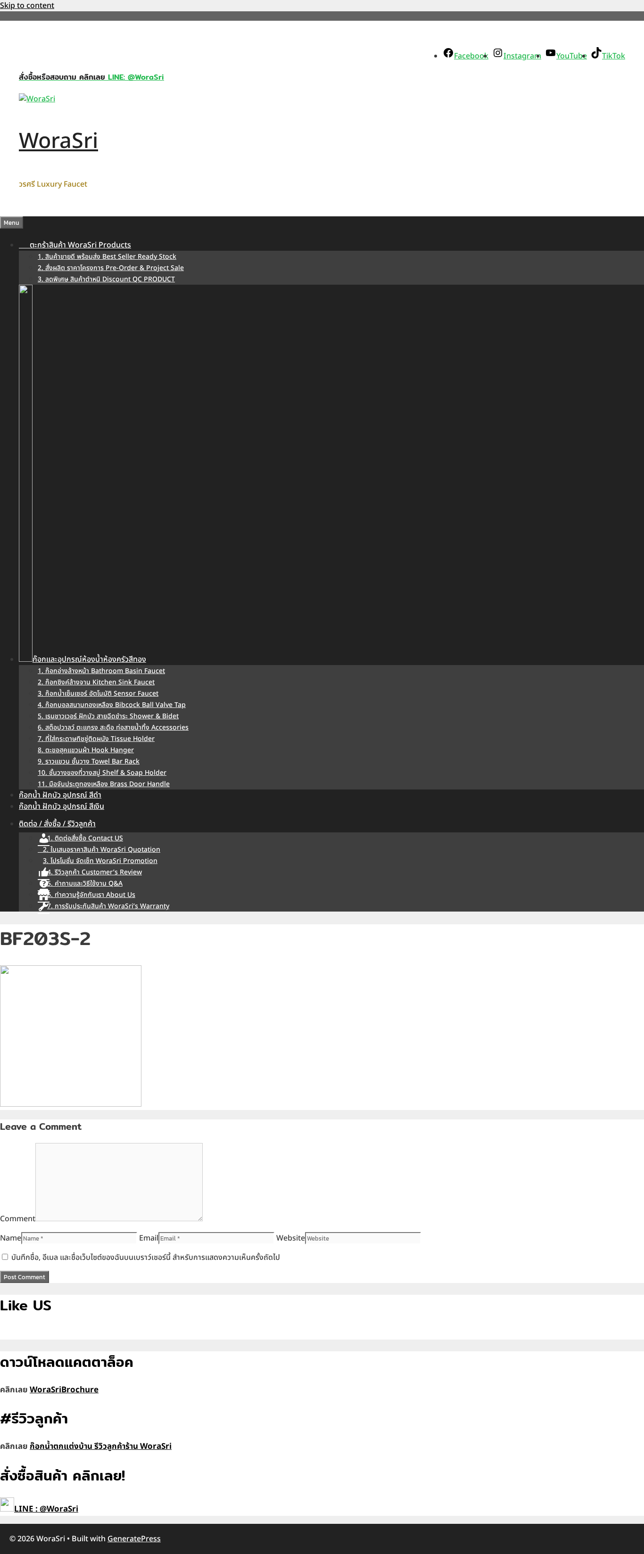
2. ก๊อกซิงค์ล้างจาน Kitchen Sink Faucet (96, 682)
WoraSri (58, 141)
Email (148, 1238)
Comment (17, 1219)
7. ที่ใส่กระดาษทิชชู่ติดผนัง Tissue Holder (96, 739)
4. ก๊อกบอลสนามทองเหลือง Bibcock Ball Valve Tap (112, 705)
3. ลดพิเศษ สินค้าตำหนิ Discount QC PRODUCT (106, 279)
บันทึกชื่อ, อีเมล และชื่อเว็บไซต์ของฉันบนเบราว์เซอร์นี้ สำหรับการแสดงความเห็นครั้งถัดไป (145, 1257)
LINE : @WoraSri (46, 1509)
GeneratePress (134, 1539)
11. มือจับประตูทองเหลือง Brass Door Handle (104, 784)
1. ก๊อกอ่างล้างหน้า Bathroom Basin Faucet (101, 671)
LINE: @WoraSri (134, 77)
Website (290, 1238)
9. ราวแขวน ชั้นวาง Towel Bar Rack (89, 761)
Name (10, 1238)
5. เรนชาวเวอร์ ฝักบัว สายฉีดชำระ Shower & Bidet (108, 716)
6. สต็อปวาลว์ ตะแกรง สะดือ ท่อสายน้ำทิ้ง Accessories (113, 727)
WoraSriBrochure (64, 1390)
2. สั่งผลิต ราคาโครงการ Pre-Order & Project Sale (111, 268)
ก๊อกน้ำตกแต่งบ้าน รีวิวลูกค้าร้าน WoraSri (101, 1446)
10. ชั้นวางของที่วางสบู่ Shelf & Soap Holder (102, 773)
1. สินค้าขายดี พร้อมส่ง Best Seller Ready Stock (107, 257)
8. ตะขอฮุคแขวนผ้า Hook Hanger (86, 750)
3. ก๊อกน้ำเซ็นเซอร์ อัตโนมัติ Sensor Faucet (98, 694)
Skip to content (27, 5)
